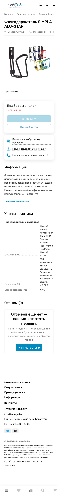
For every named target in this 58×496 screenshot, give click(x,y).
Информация (12, 397)
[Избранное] (19, 491)
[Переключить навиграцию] (4, 4)
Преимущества (13, 392)
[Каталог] (6, 491)
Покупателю (12, 387)
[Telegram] (7, 430)
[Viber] (15, 430)
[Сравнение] (31, 491)
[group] (29, 62)
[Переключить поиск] (47, 4)
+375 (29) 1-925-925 (15, 409)
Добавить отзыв (16, 32)
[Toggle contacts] (40, 4)
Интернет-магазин (16, 382)
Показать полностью (16, 201)
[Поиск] (42, 491)
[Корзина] (55, 491)
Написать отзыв (29, 347)
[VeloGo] (15, 4)
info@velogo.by (13, 414)
